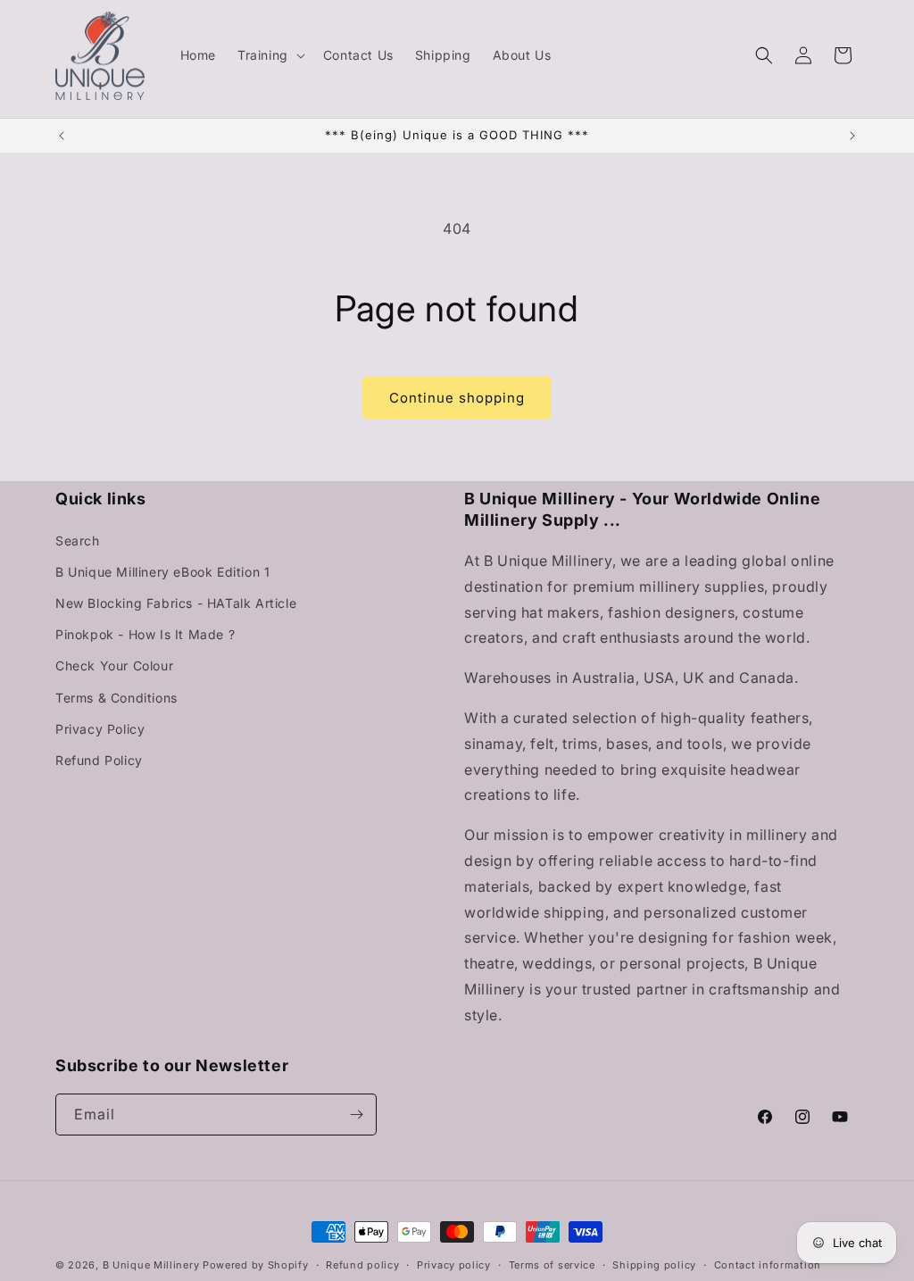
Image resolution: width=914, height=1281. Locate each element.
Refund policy (362, 1265)
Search (77, 540)
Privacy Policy (100, 728)
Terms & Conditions (116, 697)
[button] (269, 55)
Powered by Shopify (256, 1265)
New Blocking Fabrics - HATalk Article (175, 603)
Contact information (767, 1265)
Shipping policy (654, 1265)
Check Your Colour (114, 665)
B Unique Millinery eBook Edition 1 (162, 571)
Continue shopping (457, 397)
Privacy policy (454, 1265)
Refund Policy (99, 760)
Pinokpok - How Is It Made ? (145, 634)
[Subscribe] (356, 1114)
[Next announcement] (852, 136)
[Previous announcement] (61, 136)
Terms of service (552, 1265)
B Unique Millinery (151, 1265)
